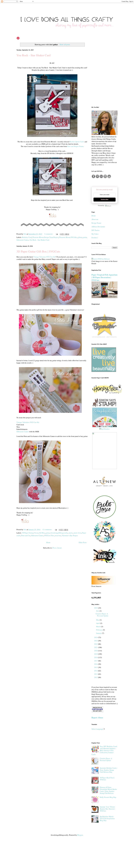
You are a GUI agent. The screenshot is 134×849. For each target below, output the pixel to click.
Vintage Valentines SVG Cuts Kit (27, 422)
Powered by (101, 205)
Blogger (80, 835)
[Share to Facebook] (66, 234)
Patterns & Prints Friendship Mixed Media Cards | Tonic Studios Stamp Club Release (108, 790)
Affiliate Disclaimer (98, 226)
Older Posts (83, 542)
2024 (96, 637)
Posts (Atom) (57, 548)
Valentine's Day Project (70, 535)
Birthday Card (27, 237)
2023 (96, 641)
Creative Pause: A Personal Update (102, 615)
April (98, 623)
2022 (96, 644)
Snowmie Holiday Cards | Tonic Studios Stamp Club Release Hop (108, 770)
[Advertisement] (105, 72)
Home (48, 542)
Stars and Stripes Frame (75, 146)
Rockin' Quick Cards (77, 142)
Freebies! (95, 237)
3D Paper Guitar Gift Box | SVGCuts (38, 251)
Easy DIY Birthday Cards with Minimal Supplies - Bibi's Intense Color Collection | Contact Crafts (104, 750)
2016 (96, 664)
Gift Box (42, 533)
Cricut (36, 533)
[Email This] (61, 234)
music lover (77, 533)
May (98, 620)
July (97, 611)
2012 (96, 677)
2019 (96, 654)
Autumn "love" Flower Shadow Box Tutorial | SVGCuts (107, 809)
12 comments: (47, 529)
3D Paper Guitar (27, 533)
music (71, 533)
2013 (96, 674)
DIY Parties (96, 230)
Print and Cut (25, 535)
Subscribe (104, 199)
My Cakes (95, 234)
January (99, 633)
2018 (96, 657)
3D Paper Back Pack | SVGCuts (107, 779)
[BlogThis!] (63, 234)
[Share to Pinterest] (68, 234)
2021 (96, 647)
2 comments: (48, 234)
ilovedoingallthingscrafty (59, 533)
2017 (96, 661)
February (99, 630)
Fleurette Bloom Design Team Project (45, 237)
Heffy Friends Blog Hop (108, 797)
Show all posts (65, 44)
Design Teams (96, 223)
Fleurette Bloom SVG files (68, 237)
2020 (96, 651)
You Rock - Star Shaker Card (33, 55)
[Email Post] (56, 234)
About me (95, 219)
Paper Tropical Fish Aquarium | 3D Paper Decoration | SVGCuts (104, 277)
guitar (85, 237)
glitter (80, 237)
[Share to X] (64, 234)
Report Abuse (97, 717)
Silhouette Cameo (22, 240)
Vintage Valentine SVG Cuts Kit (44, 257)
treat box (58, 535)
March (98, 626)
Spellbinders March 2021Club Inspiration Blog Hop (107, 818)
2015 (96, 667)
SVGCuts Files (49, 535)
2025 (96, 608)
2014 (96, 671)
